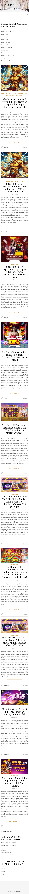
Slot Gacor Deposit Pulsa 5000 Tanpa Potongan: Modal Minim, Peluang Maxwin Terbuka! (14, 641)
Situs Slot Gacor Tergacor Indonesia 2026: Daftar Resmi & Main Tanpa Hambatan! (14, 187)
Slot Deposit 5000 (10, 55)
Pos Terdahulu (7, 831)
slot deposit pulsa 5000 (10, 845)
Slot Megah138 (9, 47)
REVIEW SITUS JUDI (11, 93)
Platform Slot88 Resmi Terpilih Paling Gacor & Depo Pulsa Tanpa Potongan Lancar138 (14, 103)
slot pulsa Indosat (5, 874)
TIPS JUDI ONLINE (18, 95)
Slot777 (7, 44)
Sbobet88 (8, 36)
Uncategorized (14, 97)
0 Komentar (25, 147)
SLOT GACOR (9, 95)
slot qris (3, 868)
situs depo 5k (4, 866)
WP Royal (19, 891)
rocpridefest (6, 147)
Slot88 (7, 34)
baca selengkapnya (14, 142)
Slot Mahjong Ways (10, 31)
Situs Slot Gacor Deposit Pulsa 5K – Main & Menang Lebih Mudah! (14, 712)
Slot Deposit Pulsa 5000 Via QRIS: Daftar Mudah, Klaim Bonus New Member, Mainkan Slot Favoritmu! (14, 501)
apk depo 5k (4, 850)
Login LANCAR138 (12, 842)
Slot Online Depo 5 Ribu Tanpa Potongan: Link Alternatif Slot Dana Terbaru (14, 781)
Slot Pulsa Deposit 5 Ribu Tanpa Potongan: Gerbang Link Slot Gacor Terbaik (14, 356)
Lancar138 (8, 60)
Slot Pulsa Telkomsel (10, 58)
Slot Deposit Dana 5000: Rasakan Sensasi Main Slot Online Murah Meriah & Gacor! (14, 429)
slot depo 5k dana (13, 848)
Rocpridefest (14, 4)
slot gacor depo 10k (6, 852)
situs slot (3, 871)
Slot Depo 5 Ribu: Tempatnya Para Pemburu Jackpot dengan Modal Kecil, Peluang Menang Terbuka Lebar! (14, 572)
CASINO (3, 93)
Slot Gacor (8, 29)
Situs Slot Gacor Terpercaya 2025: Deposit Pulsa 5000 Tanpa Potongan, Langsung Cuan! (15, 271)
